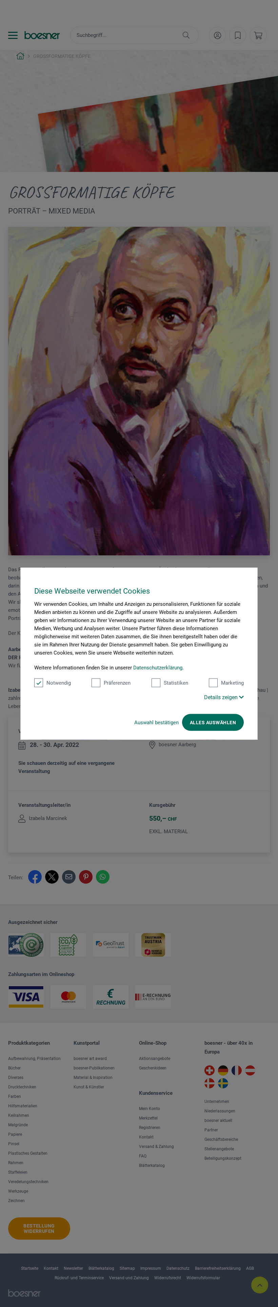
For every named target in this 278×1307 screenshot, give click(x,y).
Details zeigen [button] (221, 697)
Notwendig (58, 683)
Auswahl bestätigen (156, 722)
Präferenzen (117, 683)
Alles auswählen (213, 722)
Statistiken (176, 683)
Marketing (232, 683)
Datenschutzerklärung (157, 668)
